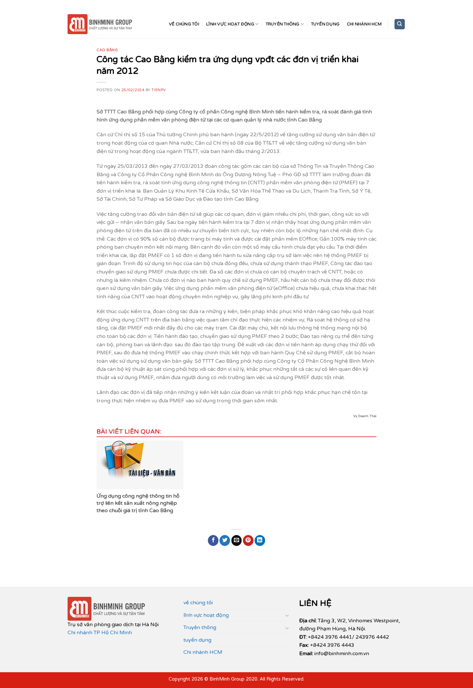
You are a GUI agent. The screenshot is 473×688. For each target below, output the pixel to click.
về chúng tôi (184, 24)
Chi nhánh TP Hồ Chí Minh (100, 632)
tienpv (159, 90)
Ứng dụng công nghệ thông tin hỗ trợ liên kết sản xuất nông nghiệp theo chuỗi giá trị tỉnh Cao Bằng (138, 503)
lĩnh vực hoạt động (230, 24)
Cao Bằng (107, 50)
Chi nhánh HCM (364, 24)
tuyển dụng (325, 24)
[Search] (399, 24)
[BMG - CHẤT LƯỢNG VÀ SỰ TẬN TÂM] (100, 24)
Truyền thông (283, 24)
